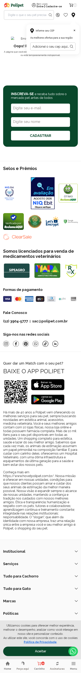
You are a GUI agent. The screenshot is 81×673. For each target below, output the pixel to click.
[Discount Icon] (58, 15)
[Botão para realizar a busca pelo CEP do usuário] (71, 46)
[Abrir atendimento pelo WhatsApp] (73, 651)
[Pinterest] (26, 344)
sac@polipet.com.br (50, 321)
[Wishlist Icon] (66, 15)
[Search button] (50, 15)
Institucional (14, 551)
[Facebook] (16, 344)
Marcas (9, 601)
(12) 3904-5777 (15, 321)
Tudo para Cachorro (21, 576)
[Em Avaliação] (43, 193)
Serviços (10, 564)
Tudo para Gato (17, 589)
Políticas (10, 613)
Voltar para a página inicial (40, 64)
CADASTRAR (40, 136)
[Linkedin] (55, 344)
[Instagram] (6, 344)
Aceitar (40, 651)
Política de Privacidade (40, 642)
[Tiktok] (45, 344)
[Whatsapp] (36, 344)
